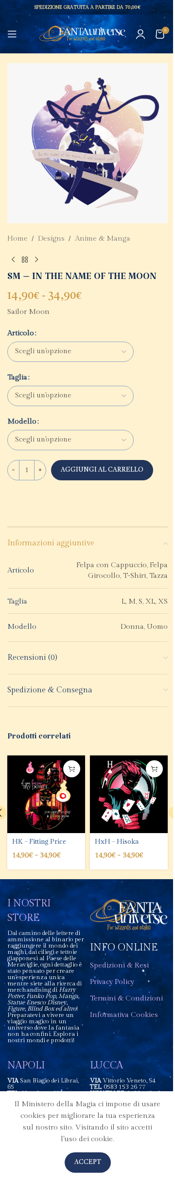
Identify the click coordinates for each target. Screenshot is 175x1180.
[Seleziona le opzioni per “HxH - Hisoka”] (154, 768)
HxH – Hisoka (117, 841)
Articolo (20, 333)
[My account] (140, 34)
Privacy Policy (112, 982)
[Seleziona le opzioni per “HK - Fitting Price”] (71, 768)
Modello (21, 421)
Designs (51, 238)
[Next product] (36, 260)
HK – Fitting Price (39, 841)
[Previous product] (13, 260)
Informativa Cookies (124, 1015)
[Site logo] (82, 34)
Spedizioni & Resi (119, 965)
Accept (87, 1162)
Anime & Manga (102, 238)
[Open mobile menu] (12, 34)
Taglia (17, 377)
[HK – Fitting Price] (46, 794)
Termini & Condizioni (126, 998)
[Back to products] (25, 260)
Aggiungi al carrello (102, 470)
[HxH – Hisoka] (129, 794)
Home (17, 238)
